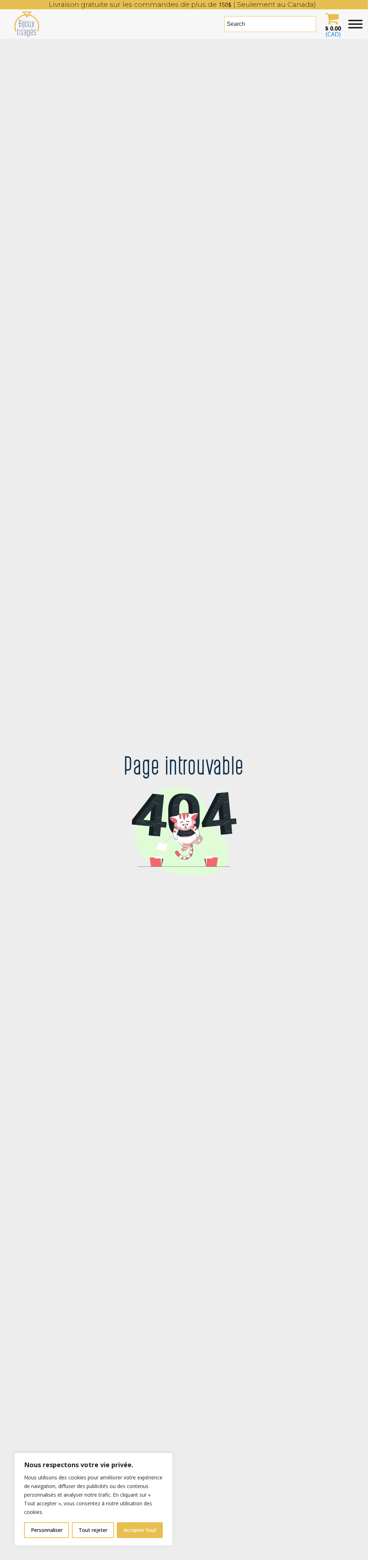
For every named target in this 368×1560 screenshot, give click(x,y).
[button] (332, 24)
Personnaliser (47, 1530)
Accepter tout (140, 1530)
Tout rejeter (93, 1530)
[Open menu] (355, 24)
